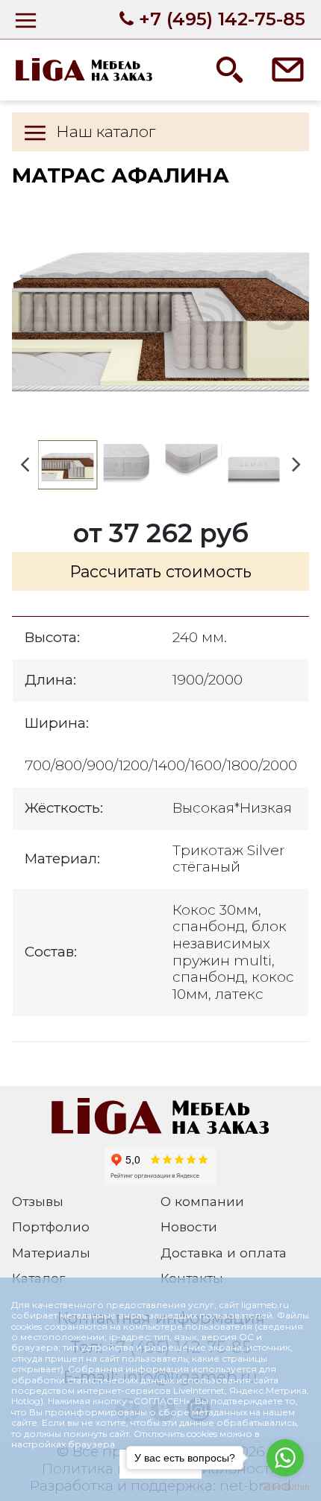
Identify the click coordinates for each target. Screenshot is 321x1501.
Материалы (51, 1252)
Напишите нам (288, 69)
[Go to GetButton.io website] (285, 1486)
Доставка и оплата (223, 1252)
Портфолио (51, 1226)
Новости (188, 1226)
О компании (202, 1201)
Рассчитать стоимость (160, 571)
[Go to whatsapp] (285, 1457)
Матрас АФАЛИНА (160, 310)
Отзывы (37, 1201)
